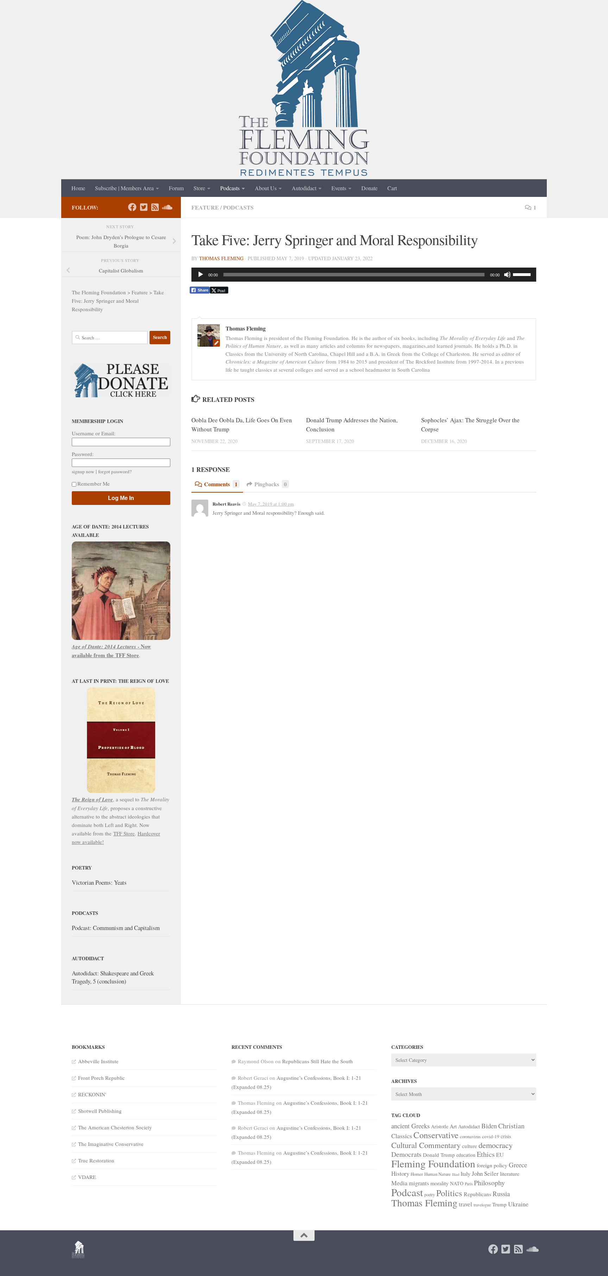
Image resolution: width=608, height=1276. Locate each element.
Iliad (455, 1174)
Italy (465, 1173)
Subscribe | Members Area (124, 188)
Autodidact (304, 188)
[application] (363, 275)
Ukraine (518, 1204)
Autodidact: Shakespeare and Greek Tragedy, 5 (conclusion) (113, 977)
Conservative (435, 1135)
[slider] (523, 274)
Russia (501, 1193)
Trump (499, 1204)
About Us (266, 188)
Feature (205, 207)
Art (453, 1126)
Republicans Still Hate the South (317, 1061)
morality (439, 1183)
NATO (456, 1183)
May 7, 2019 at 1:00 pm (271, 504)
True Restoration (96, 1160)
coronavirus (470, 1136)
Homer (417, 1174)
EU (500, 1155)
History (400, 1173)
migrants (419, 1183)
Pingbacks (270, 484)
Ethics (486, 1154)
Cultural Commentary (426, 1145)
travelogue (482, 1204)
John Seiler (485, 1173)
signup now (83, 471)
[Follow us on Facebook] (132, 207)
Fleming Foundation (433, 1163)
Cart (392, 188)
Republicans (477, 1194)
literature (509, 1173)
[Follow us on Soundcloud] (166, 207)
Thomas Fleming (221, 258)
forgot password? (115, 471)
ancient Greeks (410, 1125)
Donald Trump (439, 1154)
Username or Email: (93, 433)
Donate (369, 188)
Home (78, 188)
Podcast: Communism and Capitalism (116, 928)
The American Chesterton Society (115, 1127)
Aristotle (439, 1126)
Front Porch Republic (101, 1077)
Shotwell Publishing (100, 1110)
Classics (401, 1135)
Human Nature (437, 1174)
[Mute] (507, 274)
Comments (221, 484)
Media (399, 1183)
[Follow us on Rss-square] (155, 207)
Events (338, 188)
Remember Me (93, 483)
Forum (176, 188)
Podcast (407, 1192)
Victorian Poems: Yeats (99, 882)
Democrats (406, 1154)
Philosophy (489, 1182)
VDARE (87, 1176)
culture (469, 1145)
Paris (469, 1183)
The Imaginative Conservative (111, 1143)
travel (465, 1204)
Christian (511, 1125)
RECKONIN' (92, 1094)
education (465, 1155)
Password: (83, 453)
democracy (496, 1145)
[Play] (200, 274)
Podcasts (230, 188)
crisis (506, 1136)
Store (199, 188)
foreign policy (492, 1165)
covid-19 (490, 1136)
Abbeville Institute (98, 1061)
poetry (429, 1194)
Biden (489, 1125)
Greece (518, 1164)
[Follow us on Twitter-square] (143, 207)
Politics (449, 1193)
